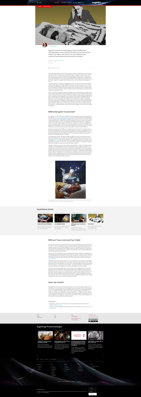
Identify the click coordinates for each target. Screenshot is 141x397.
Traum (55, 317)
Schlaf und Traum (47, 6)
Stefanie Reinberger (54, 46)
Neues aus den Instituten (43, 330)
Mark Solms (56, 140)
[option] (70, 182)
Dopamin (83, 245)
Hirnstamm (57, 130)
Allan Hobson (57, 117)
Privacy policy (47, 392)
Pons (89, 129)
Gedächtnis (63, 256)
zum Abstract (59, 305)
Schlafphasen (81, 133)
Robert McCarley (66, 117)
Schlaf (55, 316)
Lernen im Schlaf (52, 258)
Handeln (39, 6)
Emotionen (50, 269)
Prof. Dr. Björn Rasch (61, 60)
